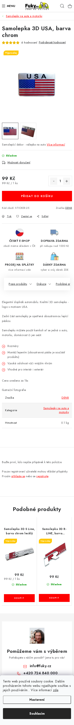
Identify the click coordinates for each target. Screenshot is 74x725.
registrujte (42, 476)
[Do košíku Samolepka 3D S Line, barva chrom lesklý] (19, 598)
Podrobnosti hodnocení (52, 42)
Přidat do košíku (37, 196)
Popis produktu (18, 284)
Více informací (56, 145)
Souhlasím (37, 713)
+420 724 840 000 (40, 673)
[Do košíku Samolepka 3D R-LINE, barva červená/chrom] (54, 598)
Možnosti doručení (18, 162)
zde (55, 690)
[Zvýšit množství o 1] (66, 181)
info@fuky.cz (40, 666)
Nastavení (37, 699)
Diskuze (41, 284)
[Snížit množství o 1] (53, 181)
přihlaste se (18, 476)
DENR (68, 208)
